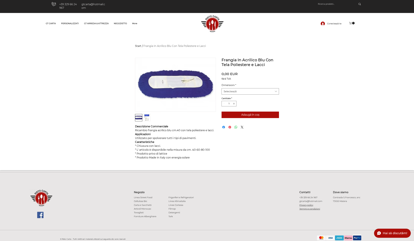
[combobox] (250, 91)
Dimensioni (229, 85)
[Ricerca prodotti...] (359, 4)
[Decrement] (224, 103)
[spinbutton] (229, 103)
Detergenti (174, 212)
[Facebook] (40, 215)
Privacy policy (306, 205)
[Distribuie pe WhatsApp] (236, 127)
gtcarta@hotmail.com (310, 201)
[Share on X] (242, 127)
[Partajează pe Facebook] (224, 127)
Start (138, 46)
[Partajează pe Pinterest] (230, 127)
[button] (352, 23)
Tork (171, 216)
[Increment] (234, 103)
